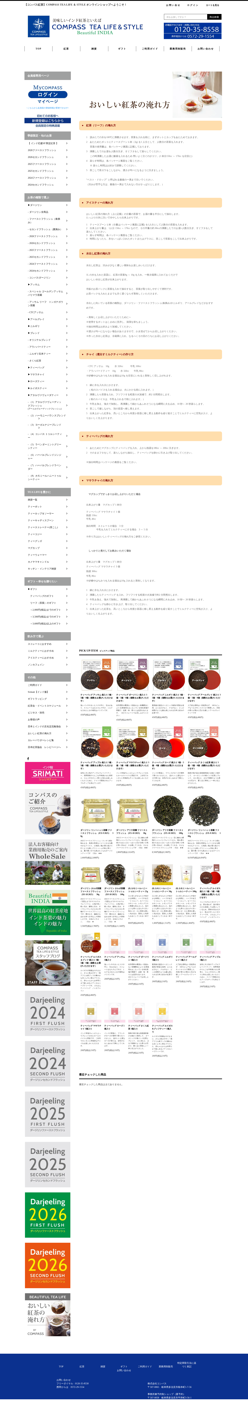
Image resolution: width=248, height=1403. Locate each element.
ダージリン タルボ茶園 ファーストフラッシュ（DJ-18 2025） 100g (114, 891)
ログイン (193, 5)
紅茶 (66, 48)
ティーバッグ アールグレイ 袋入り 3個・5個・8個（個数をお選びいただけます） (204, 698)
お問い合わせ (206, 48)
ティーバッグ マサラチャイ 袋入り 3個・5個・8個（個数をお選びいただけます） (132, 765)
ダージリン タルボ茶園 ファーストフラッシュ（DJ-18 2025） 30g (90, 891)
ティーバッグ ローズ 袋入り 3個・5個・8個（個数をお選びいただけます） (168, 765)
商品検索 (214, 17)
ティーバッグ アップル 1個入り (210, 958)
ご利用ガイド (150, 48)
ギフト (122, 48)
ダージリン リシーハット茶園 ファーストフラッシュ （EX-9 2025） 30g (96, 833)
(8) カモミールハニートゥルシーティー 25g (138, 890)
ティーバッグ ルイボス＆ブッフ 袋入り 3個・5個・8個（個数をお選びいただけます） (90, 961)
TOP (39, 48)
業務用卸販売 (178, 48)
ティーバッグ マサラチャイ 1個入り (90, 1027)
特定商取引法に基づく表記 (186, 1365)
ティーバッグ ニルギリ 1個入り (162, 958)
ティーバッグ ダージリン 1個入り (138, 958)
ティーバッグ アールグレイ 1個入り (186, 958)
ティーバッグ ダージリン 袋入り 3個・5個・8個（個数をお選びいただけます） (132, 698)
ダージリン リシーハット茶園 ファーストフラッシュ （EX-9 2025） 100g (204, 833)
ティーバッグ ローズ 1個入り (114, 1027)
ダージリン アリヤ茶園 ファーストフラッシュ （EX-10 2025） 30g (132, 831)
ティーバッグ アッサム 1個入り (114, 958)
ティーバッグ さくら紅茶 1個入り (138, 1027)
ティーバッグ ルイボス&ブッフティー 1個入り (162, 1029)
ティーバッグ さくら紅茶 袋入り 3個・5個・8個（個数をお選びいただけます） (204, 765)
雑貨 (94, 48)
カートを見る (212, 5)
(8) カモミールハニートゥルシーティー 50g (162, 890)
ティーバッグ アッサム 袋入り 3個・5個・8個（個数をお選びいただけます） (96, 698)
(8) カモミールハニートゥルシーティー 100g (186, 890)
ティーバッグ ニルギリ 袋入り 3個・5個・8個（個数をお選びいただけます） (168, 698)
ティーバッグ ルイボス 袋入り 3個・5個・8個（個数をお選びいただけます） (210, 893)
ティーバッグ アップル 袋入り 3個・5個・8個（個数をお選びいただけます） (96, 765)
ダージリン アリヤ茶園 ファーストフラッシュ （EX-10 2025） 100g (167, 831)
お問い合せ (173, 5)
